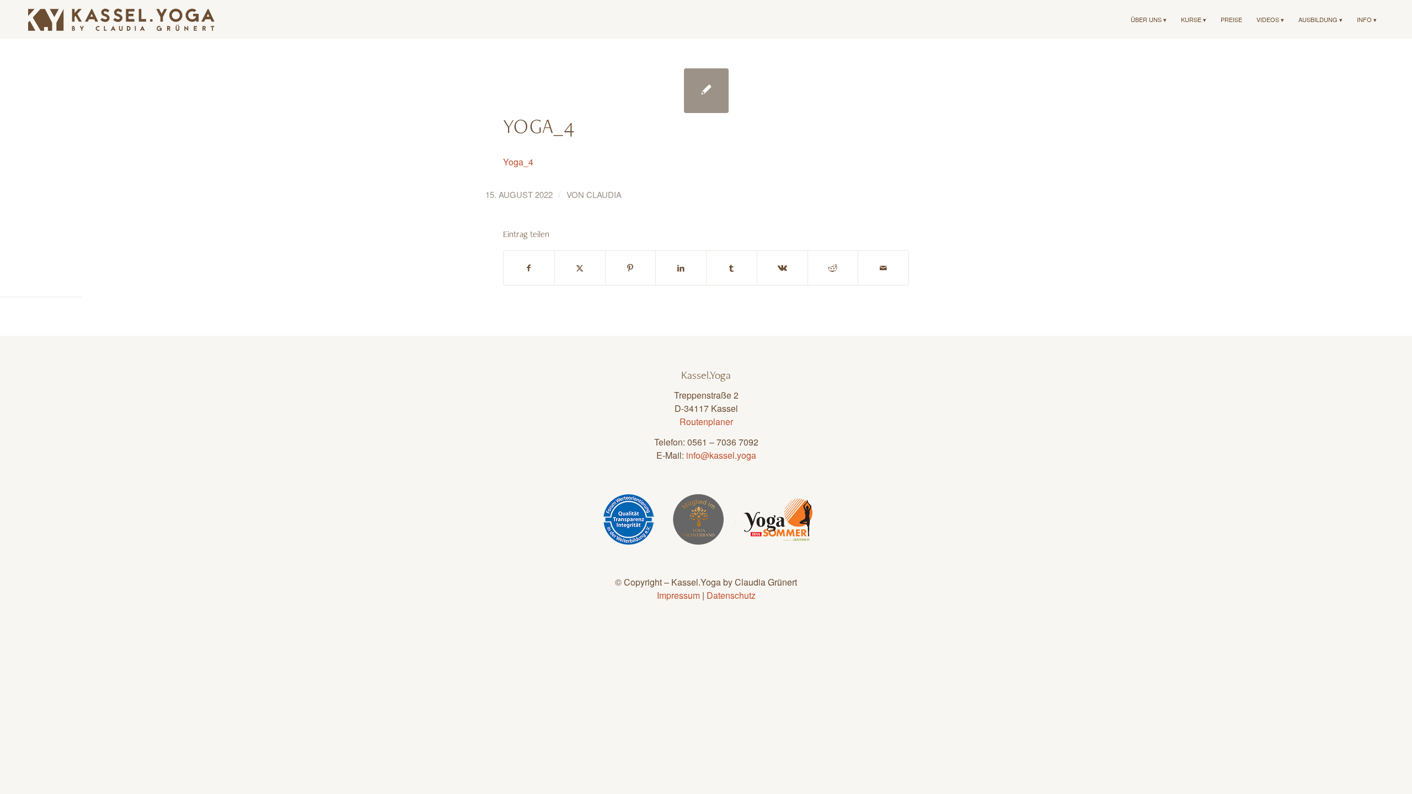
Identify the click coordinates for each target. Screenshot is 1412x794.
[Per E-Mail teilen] (883, 268)
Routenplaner (706, 421)
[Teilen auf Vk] (782, 268)
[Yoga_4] (706, 90)
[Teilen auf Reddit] (833, 268)
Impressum (678, 595)
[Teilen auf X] (580, 268)
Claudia (604, 194)
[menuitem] (1149, 19)
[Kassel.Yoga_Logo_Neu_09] (122, 19)
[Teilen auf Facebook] (529, 268)
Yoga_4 (518, 161)
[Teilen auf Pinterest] (631, 268)
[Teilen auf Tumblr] (732, 268)
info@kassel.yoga (721, 455)
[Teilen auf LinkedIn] (681, 268)
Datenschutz (731, 595)
